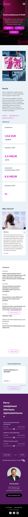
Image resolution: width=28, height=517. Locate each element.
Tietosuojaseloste (18, 507)
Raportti (8, 27)
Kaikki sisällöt (14, 351)
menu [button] (24, 4)
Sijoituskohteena (13, 115)
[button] (14, 276)
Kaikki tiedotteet (14, 312)
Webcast (14, 32)
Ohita (22, 455)
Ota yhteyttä (9, 507)
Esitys (19, 27)
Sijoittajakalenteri (14, 388)
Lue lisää (5, 253)
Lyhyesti (4, 115)
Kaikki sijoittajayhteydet (14, 495)
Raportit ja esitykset (7, 118)
